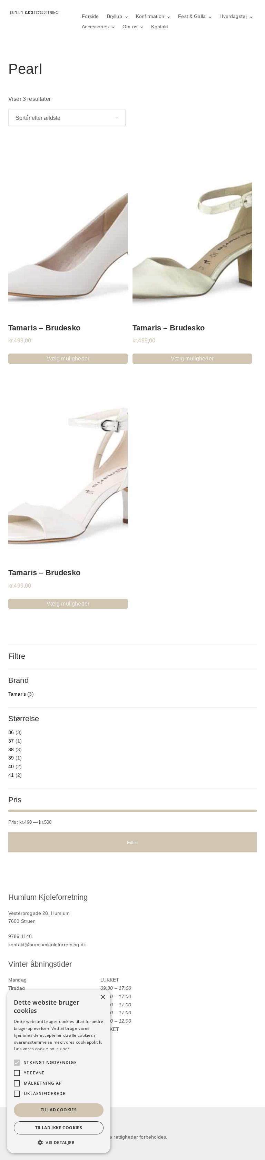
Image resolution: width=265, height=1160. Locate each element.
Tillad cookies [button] (59, 1110)
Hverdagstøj (233, 16)
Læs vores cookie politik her (41, 1049)
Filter (132, 842)
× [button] (102, 997)
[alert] (58, 1071)
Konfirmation (150, 16)
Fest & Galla (192, 16)
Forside (90, 16)
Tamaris (17, 694)
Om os (129, 26)
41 (11, 775)
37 (11, 741)
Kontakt (159, 26)
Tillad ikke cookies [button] (58, 1128)
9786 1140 (20, 936)
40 (11, 766)
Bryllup (114, 16)
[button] (59, 1142)
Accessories (95, 26)
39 (11, 758)
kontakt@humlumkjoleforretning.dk (47, 944)
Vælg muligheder (68, 358)
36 (11, 732)
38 (11, 749)
